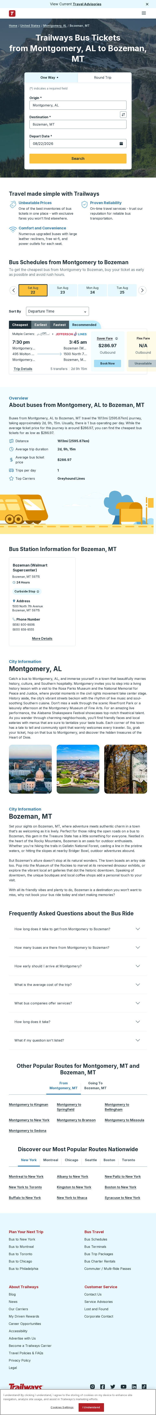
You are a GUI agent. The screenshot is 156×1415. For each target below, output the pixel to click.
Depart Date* (40, 136)
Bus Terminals (95, 1247)
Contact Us (93, 1294)
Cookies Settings (62, 1407)
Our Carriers (18, 1309)
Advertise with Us (22, 1338)
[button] (14, 290)
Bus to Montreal (21, 1247)
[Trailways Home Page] (12, 13)
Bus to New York (22, 1239)
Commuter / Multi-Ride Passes (107, 1269)
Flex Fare (143, 338)
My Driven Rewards (24, 1316)
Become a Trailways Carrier (31, 1346)
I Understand (91, 1407)
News (13, 1302)
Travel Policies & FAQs (26, 1353)
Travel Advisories (87, 4)
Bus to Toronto (20, 1254)
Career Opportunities (25, 1324)
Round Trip (102, 77)
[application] (78, 351)
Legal (13, 1368)
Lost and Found (96, 1309)
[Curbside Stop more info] (38, 591)
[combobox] (78, 105)
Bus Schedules (95, 1239)
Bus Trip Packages (98, 1254)
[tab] (64, 1085)
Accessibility (18, 1331)
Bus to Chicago (20, 1261)
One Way (47, 77)
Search (78, 158)
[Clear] (122, 105)
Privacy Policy (20, 1360)
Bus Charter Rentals (99, 1261)
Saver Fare (105, 338)
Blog (12, 1294)
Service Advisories (98, 1302)
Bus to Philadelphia (23, 1269)
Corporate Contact (98, 1316)
